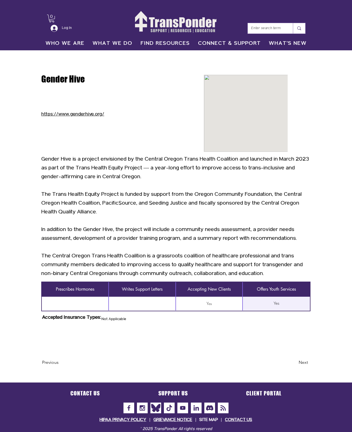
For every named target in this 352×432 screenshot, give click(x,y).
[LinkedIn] (196, 408)
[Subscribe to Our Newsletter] (223, 408)
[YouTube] (182, 408)
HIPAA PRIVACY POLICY (123, 420)
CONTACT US (238, 420)
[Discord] (209, 408)
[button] (51, 19)
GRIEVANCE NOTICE (172, 420)
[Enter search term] (299, 28)
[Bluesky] (155, 408)
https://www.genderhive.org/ (72, 114)
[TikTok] (169, 408)
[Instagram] (142, 408)
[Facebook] (128, 408)
